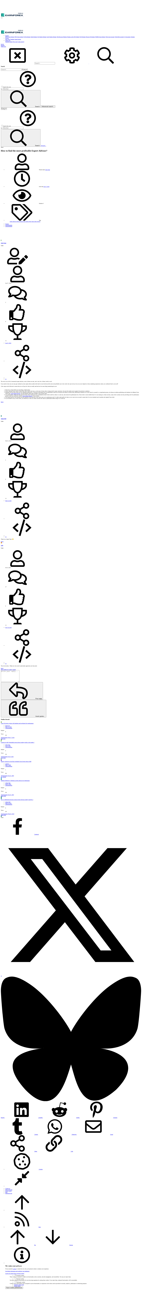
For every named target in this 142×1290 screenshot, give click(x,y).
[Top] (22, 1210)
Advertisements (8, 728)
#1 (5, 379)
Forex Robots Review (15, 393)
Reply (2, 402)
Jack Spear (47, 169)
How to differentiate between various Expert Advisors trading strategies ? (17, 799)
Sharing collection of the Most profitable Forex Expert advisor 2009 (16, 761)
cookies (14, 1268)
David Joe (7, 725)
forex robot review (27, 221)
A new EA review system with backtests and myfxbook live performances (17, 723)
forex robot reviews (36, 221)
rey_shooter (3, 777)
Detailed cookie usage (19, 1284)
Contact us (7, 1188)
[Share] (22, 361)
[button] (27, 87)
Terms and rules (8, 1189)
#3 (5, 663)
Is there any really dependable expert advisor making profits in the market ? (17, 742)
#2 (5, 536)
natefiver (7, 763)
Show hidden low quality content (8, 669)
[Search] (72, 63)
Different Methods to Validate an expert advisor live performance (15, 780)
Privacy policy (8, 1191)
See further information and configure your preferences (17, 1271)
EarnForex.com (8, 1193)
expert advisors (19, 221)
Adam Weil (7, 783)
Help (6, 1192)
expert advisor (13, 221)
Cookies (41, 1169)
